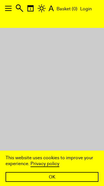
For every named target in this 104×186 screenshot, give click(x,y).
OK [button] (52, 177)
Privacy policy (45, 163)
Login (86, 9)
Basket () (67, 9)
